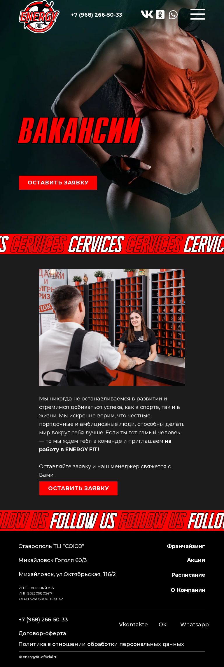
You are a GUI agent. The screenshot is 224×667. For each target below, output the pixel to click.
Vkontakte (133, 624)
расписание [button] (188, 575)
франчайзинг (186, 546)
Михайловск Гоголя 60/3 (52, 560)
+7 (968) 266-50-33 (96, 15)
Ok (162, 624)
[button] (58, 182)
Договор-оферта (42, 633)
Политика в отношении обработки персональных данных (101, 644)
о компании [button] (188, 590)
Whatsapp (194, 624)
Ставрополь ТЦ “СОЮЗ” (51, 546)
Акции (196, 560)
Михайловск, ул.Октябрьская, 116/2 (67, 574)
